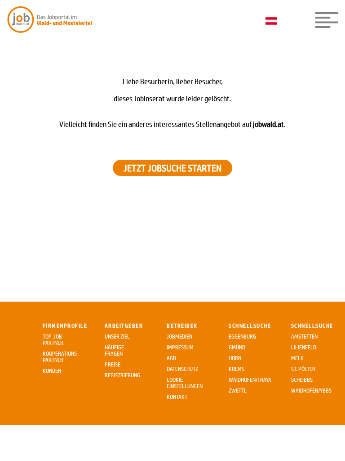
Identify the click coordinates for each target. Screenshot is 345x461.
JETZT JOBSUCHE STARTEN (172, 168)
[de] (273, 21)
